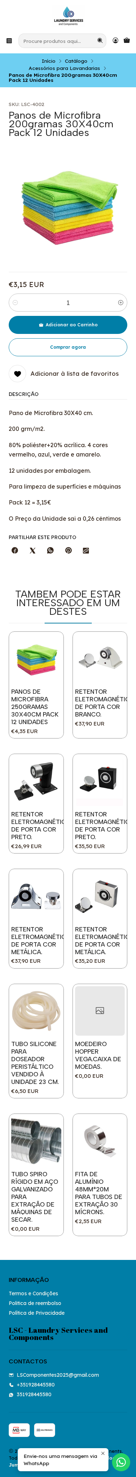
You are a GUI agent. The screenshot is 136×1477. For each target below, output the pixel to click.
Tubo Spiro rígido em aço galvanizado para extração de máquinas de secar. (34, 1196)
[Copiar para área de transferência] (86, 550)
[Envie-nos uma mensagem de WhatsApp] (121, 1462)
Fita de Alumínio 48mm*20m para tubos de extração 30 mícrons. (98, 1193)
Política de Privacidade (37, 1313)
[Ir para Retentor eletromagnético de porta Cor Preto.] (36, 781)
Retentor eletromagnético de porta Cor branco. (105, 703)
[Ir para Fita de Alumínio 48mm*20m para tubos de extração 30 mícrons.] (100, 1141)
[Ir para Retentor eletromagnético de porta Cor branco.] (100, 659)
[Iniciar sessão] (115, 40)
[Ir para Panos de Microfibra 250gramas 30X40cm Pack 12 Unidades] (36, 659)
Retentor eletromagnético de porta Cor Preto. (41, 826)
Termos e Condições (33, 1293)
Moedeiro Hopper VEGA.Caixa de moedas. (98, 1055)
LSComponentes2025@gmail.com (58, 1375)
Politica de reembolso (35, 1303)
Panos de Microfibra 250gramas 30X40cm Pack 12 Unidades (34, 707)
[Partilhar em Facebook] (15, 550)
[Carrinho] (127, 40)
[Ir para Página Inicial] (68, 16)
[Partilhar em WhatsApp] (50, 550)
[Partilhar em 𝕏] (32, 550)
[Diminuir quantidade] (15, 302)
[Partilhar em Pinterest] (68, 550)
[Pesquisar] (100, 41)
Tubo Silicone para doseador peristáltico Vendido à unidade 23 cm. (35, 1062)
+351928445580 (36, 1384)
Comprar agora (68, 347)
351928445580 (34, 1394)
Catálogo (76, 60)
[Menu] (9, 40)
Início (48, 60)
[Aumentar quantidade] (121, 302)
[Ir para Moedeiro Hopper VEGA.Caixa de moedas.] (100, 1011)
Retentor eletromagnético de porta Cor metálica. (41, 941)
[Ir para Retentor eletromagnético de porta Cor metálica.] (36, 896)
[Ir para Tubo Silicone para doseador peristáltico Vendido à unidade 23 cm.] (36, 1011)
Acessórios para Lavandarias (64, 68)
